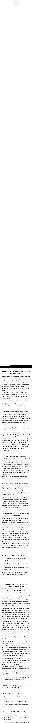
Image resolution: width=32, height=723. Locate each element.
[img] (16, 187)
